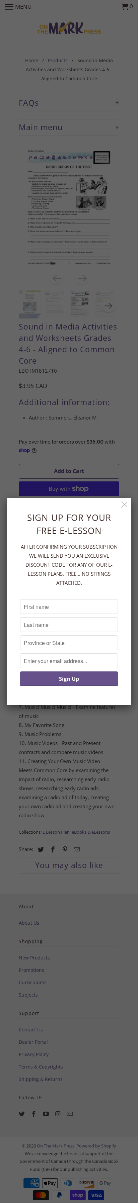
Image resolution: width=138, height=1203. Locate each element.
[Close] (124, 505)
